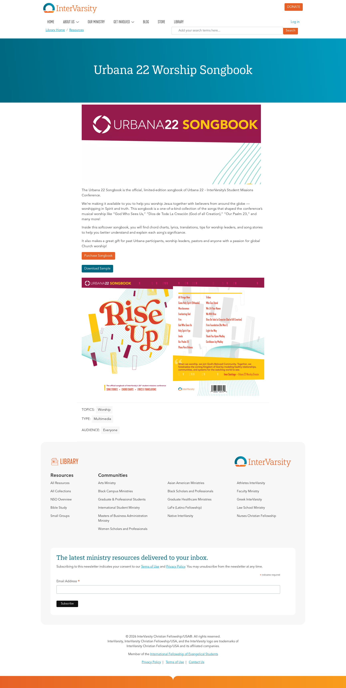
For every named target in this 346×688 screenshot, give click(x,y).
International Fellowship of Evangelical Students (184, 654)
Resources (76, 30)
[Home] (72, 8)
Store (161, 21)
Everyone (110, 430)
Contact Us (196, 662)
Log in (295, 22)
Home (50, 21)
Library (179, 21)
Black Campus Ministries (115, 491)
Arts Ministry (107, 483)
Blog (146, 21)
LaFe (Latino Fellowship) (185, 507)
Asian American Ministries (186, 483)
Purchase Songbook (98, 255)
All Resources (59, 483)
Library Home (55, 30)
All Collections (60, 491)
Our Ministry (96, 21)
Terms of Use (150, 566)
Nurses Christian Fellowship (256, 516)
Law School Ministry (251, 507)
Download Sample (97, 268)
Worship (104, 410)
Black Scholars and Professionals (190, 491)
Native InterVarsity (180, 516)
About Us (68, 21)
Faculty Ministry (248, 491)
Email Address (68, 582)
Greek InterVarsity (249, 499)
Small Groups (59, 516)
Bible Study (58, 507)
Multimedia (102, 419)
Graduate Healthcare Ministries (189, 499)
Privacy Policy (175, 566)
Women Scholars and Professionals (122, 529)
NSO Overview (61, 499)
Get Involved (122, 21)
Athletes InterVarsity (251, 483)
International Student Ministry (119, 507)
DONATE (293, 7)
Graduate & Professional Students (122, 499)
